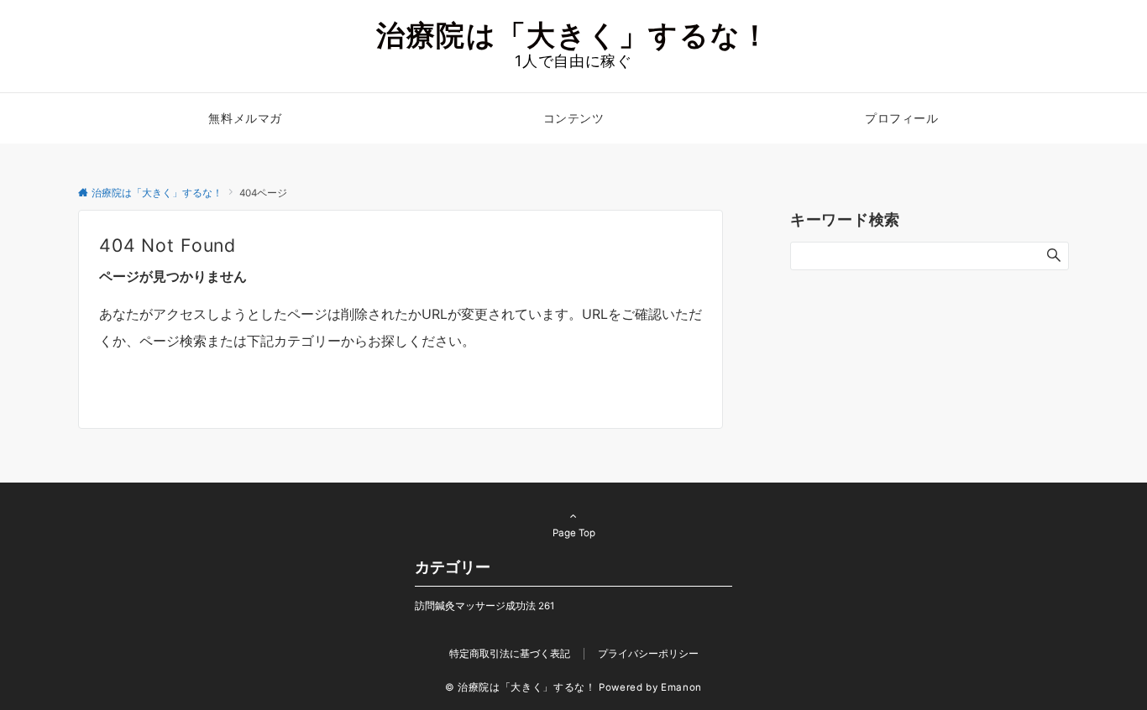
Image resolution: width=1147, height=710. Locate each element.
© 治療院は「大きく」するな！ (520, 687)
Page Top (574, 533)
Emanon (681, 687)
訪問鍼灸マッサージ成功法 (484, 606)
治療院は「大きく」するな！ (573, 35)
